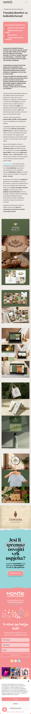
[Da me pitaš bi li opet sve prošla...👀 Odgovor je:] (15, 671)
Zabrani (15, 703)
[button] (4, 709)
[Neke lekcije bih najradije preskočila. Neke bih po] (6, 671)
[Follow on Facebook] (11, 660)
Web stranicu (12, 35)
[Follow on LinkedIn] (19, 660)
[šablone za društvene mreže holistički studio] (16, 323)
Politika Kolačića (10, 711)
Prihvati (15, 699)
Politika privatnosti (19, 711)
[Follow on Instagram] (15, 660)
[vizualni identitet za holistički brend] (16, 285)
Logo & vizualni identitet (16, 28)
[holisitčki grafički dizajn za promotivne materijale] (16, 448)
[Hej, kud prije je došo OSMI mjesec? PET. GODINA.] (25, 671)
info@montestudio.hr (15, 604)
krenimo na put (15, 573)
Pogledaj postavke (15, 708)
